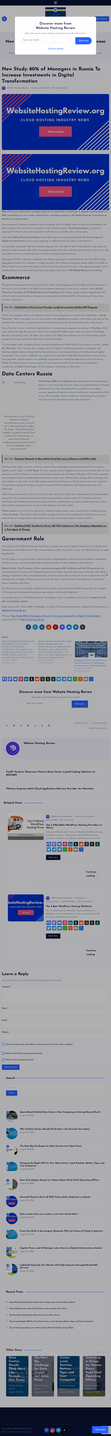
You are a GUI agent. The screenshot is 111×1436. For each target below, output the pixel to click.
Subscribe (83, 41)
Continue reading (55, 48)
